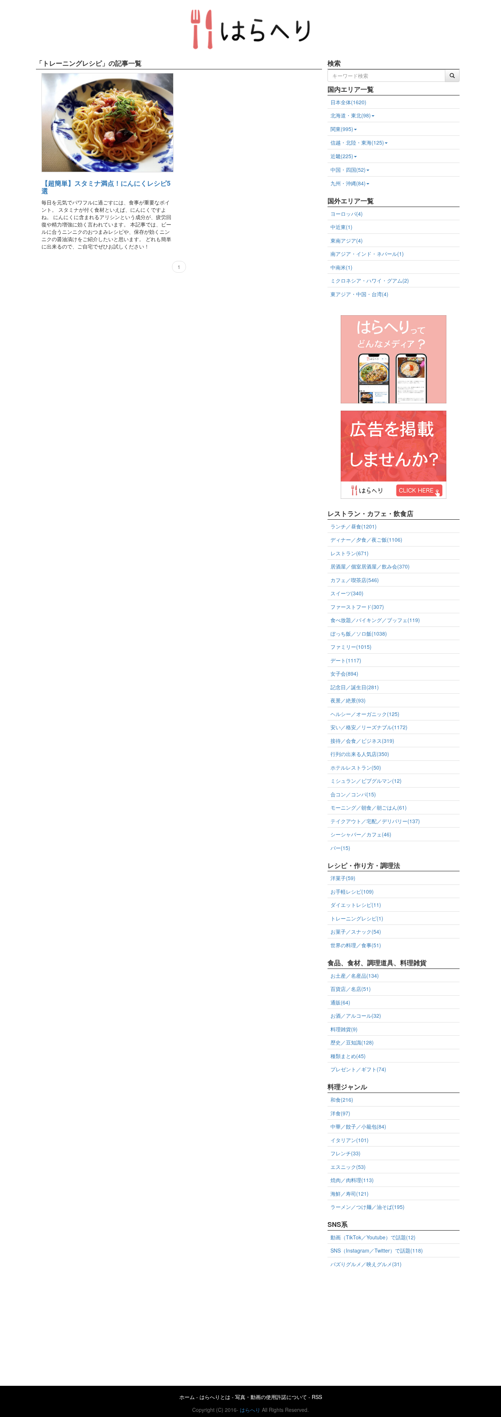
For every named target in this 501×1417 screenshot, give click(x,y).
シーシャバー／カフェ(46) (360, 834)
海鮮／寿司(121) (349, 1193)
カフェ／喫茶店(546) (354, 580)
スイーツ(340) (346, 593)
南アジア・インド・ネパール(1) (367, 253)
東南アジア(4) (346, 240)
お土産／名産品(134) (354, 975)
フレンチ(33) (345, 1153)
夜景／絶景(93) (348, 700)
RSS (317, 1396)
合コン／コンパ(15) (353, 794)
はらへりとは (215, 1396)
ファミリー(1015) (351, 646)
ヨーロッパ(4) (346, 213)
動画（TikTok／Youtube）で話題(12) (373, 1237)
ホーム (187, 1396)
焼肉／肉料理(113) (352, 1180)
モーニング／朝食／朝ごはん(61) (368, 807)
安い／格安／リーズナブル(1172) (368, 727)
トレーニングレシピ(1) (356, 918)
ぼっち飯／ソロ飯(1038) (358, 633)
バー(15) (340, 847)
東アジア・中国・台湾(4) (359, 294)
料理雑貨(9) (344, 1029)
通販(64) (340, 1002)
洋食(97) (340, 1113)
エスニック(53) (348, 1166)
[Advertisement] (394, 1324)
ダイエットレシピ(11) (355, 904)
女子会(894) (344, 673)
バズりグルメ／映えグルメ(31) (366, 1264)
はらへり (250, 1409)
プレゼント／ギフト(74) (358, 1069)
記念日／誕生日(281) (354, 687)
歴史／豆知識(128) (352, 1042)
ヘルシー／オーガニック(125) (364, 713)
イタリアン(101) (349, 1140)
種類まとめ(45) (348, 1056)
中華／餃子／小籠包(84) (358, 1126)
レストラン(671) (349, 553)
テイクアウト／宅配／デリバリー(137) (375, 821)
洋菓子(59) (342, 878)
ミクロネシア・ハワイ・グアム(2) (369, 280)
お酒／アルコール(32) (355, 1015)
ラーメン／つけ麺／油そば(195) (367, 1206)
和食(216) (341, 1099)
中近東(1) (341, 226)
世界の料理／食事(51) (355, 945)
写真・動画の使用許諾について (271, 1396)
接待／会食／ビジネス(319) (362, 740)
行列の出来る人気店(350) (359, 753)
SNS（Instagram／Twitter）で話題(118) (376, 1250)
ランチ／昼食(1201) (353, 526)
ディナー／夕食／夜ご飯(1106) (366, 539)
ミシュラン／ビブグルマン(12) (366, 780)
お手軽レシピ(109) (352, 891)
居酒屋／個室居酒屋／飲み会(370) (370, 566)
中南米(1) (341, 267)
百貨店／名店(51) (350, 988)
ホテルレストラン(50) (355, 767)
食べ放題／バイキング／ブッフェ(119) (375, 620)
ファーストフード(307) (357, 606)
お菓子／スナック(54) (355, 931)
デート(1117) (345, 660)
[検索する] (452, 75)
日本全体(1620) (348, 102)
